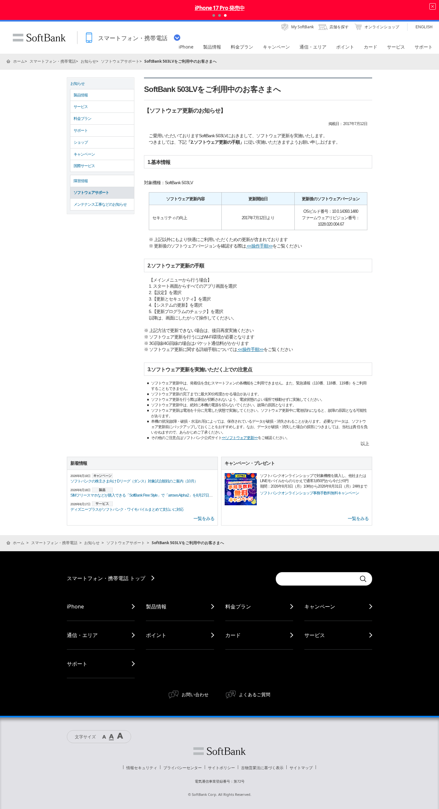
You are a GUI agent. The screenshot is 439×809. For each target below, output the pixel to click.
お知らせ (88, 61)
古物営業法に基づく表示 (262, 767)
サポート (81, 130)
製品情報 (81, 95)
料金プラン (82, 118)
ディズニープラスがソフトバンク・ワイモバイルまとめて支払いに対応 (127, 509)
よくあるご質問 (254, 694)
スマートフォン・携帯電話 (53, 61)
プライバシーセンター (182, 767)
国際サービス (84, 166)
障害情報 (81, 181)
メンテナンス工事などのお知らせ (100, 204)
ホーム (19, 61)
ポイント (156, 635)
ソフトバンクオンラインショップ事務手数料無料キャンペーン (309, 493)
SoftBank (39, 37)
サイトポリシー (221, 767)
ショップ (81, 142)
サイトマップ (301, 767)
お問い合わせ (195, 694)
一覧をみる (203, 518)
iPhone (75, 606)
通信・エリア (82, 635)
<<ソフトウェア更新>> (240, 438)
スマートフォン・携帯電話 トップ (106, 578)
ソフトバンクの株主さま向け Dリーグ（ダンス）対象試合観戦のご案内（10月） (134, 481)
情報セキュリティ (141, 767)
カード (233, 635)
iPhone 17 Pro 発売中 (220, 8)
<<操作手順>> (259, 245)
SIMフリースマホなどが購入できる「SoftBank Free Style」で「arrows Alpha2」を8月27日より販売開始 (150, 495)
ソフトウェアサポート (120, 61)
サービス (81, 106)
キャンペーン (84, 154)
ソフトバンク (219, 751)
